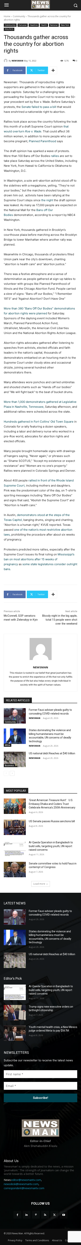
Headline (34, 25)
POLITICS (9, 29)
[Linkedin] (26, 1214)
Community (19, 16)
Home (7, 16)
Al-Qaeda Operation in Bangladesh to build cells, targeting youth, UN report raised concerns (51, 846)
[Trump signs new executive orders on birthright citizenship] (15, 1012)
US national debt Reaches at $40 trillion (52, 753)
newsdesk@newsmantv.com (21, 1184)
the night (47, 200)
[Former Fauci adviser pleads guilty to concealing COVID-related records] (15, 716)
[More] (53, 70)
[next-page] (12, 773)
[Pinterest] (36, 1214)
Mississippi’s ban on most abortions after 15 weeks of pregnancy (39, 559)
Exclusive (23, 25)
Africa (7, 745)
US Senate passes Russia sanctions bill (52, 821)
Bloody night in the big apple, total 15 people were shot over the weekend (59, 619)
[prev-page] (6, 773)
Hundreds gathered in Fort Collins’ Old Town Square (38, 421)
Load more (39, 883)
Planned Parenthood (42, 141)
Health (44, 25)
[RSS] (45, 1214)
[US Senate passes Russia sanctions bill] (15, 827)
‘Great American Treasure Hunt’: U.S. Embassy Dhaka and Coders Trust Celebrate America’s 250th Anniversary (52, 804)
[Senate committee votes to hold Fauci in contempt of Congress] (15, 869)
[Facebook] (17, 1214)
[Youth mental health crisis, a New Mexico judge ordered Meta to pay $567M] (15, 1033)
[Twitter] (54, 1214)
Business (9, 765)
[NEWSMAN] (6, 61)
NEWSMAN (17, 60)
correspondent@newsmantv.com (24, 1188)
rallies (55, 156)
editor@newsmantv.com (26, 1180)
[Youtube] (63, 1214)
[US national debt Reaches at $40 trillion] (15, 759)
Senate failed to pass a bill (38, 107)
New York (65, 25)
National (54, 25)
